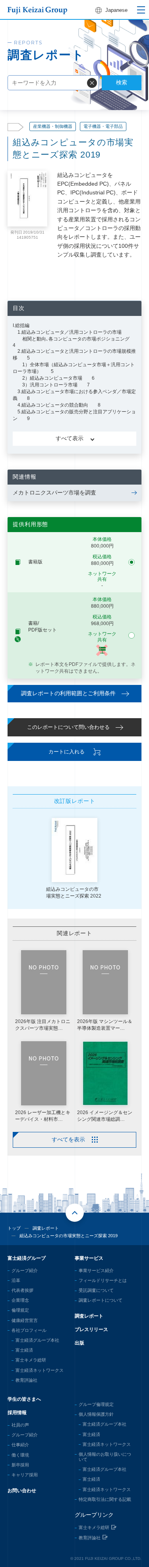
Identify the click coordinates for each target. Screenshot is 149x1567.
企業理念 (20, 1300)
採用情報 (17, 1412)
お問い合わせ (22, 1490)
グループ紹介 (25, 1270)
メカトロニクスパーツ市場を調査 (54, 492)
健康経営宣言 (25, 1320)
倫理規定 (20, 1310)
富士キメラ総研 (30, 1360)
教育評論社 (26, 1380)
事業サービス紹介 (96, 1270)
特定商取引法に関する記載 (105, 1499)
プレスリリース (91, 1329)
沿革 (16, 1280)
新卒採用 (20, 1464)
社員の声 (20, 1424)
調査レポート (46, 1228)
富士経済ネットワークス (39, 1370)
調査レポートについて (100, 1300)
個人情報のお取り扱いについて (105, 1457)
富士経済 (24, 1350)
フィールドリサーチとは (103, 1280)
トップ (14, 1228)
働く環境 (20, 1455)
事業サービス (89, 1258)
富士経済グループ (27, 1258)
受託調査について (96, 1290)
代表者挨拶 (22, 1290)
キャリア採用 (25, 1474)
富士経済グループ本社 (37, 1340)
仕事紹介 (20, 1444)
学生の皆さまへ (24, 1399)
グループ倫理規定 (96, 1404)
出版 (79, 1343)
